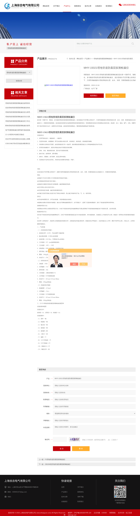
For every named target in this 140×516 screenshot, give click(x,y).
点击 (29, 72)
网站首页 (46, 6)
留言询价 (115, 96)
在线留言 (98, 6)
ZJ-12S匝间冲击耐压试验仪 (14, 134)
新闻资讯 (77, 6)
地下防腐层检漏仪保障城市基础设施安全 (18, 130)
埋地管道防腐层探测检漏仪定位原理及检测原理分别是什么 (18, 112)
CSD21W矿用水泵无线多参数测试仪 (17, 143)
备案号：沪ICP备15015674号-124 (79, 513)
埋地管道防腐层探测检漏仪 (17, 48)
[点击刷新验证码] (74, 439)
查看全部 (19, 81)
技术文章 (88, 6)
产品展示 (88, 59)
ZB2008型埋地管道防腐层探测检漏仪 (57, 464)
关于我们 (56, 6)
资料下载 (80, 497)
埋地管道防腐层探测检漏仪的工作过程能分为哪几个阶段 (18, 121)
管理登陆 (112, 513)
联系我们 (109, 6)
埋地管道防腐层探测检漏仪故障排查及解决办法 (18, 103)
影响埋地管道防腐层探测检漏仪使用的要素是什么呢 (18, 125)
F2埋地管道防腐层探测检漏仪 (55, 459)
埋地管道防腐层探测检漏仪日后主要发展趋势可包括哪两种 (18, 116)
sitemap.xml (72, 515)
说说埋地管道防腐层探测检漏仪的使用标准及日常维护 (18, 108)
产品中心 (67, 6)
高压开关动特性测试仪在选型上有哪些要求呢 (18, 139)
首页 (62, 487)
